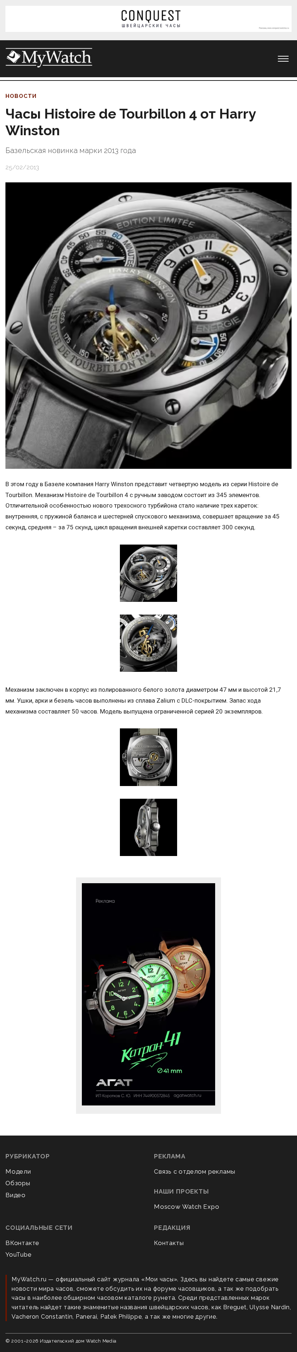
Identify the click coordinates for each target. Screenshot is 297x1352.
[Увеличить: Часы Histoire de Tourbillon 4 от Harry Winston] (148, 325)
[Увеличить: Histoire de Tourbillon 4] (148, 574)
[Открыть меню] (283, 59)
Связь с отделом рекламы (194, 1171)
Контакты (169, 1242)
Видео (15, 1195)
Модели (18, 1171)
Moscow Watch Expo (186, 1206)
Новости (21, 96)
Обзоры (17, 1183)
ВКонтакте (22, 1242)
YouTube (18, 1254)
